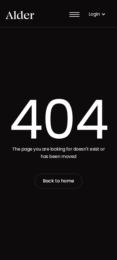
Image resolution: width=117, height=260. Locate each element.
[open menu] (74, 14)
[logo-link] (20, 14)
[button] (97, 14)
